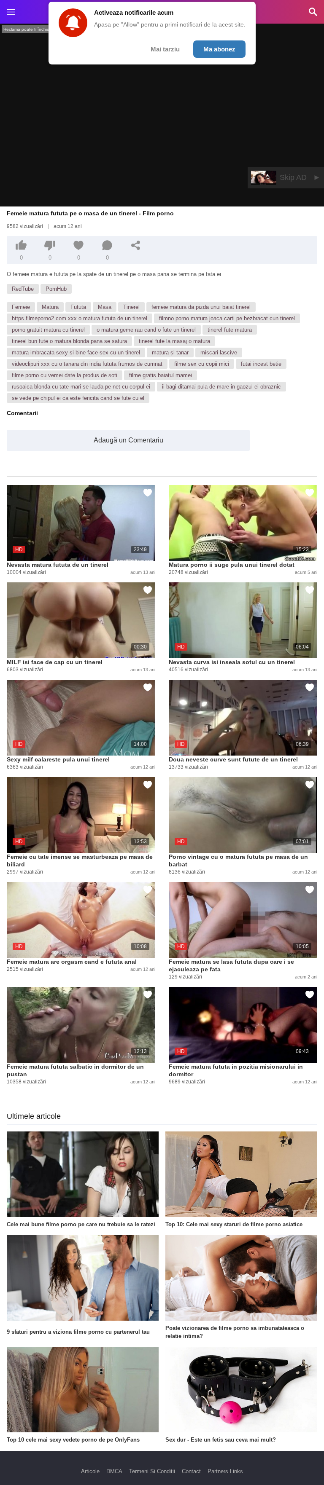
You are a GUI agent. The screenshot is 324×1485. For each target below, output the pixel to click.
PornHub (56, 289)
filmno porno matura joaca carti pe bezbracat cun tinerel (227, 318)
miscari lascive (218, 352)
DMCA (114, 1471)
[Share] (136, 245)
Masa (104, 307)
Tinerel (131, 307)
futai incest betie (261, 364)
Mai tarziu (165, 49)
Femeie (21, 307)
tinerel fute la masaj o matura (174, 341)
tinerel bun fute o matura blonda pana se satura (69, 341)
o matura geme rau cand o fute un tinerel (146, 330)
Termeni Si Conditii (152, 1471)
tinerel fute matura (230, 330)
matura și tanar (170, 352)
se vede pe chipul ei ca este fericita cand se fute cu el (78, 398)
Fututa (78, 307)
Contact (191, 1471)
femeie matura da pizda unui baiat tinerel (201, 307)
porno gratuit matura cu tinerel (48, 330)
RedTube (23, 289)
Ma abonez (219, 49)
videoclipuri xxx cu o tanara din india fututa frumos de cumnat (87, 364)
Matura (50, 307)
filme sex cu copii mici (201, 364)
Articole (90, 1471)
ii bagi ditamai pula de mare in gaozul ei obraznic (221, 386)
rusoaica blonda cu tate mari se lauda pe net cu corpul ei (81, 386)
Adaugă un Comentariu (128, 440)
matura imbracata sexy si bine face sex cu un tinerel (76, 352)
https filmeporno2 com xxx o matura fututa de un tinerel (79, 318)
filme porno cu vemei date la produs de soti (64, 375)
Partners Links (225, 1471)
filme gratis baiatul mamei (160, 375)
